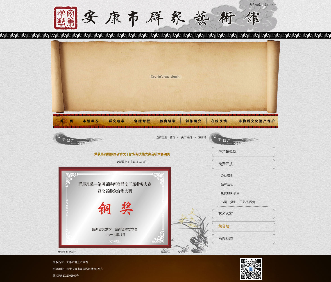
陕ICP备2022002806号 (66, 275)
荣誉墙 (202, 137)
